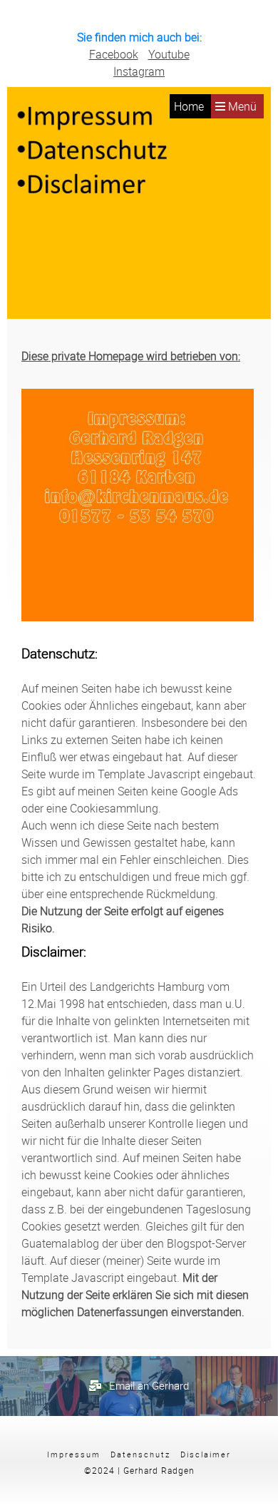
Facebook (113, 54)
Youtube (169, 54)
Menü (241, 106)
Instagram (139, 71)
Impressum (74, 1454)
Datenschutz (140, 1454)
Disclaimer (205, 1454)
